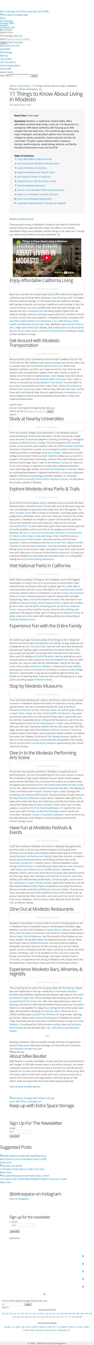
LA (58, 1314)
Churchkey (14, 959)
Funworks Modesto (64, 649)
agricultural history (71, 324)
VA (73, 1317)
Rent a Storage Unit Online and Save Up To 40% (24, 11)
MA (70, 1314)
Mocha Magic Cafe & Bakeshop (25, 936)
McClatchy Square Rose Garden (25, 539)
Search (3, 39)
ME (62, 1314)
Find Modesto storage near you (25, 1048)
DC (26, 1314)
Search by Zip (16, 411)
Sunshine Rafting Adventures (39, 559)
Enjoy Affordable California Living (34, 159)
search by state (15, 42)
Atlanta (35, 1327)
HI (37, 1314)
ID (41, 1314)
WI (81, 1317)
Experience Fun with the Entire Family (36, 181)
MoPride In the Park (61, 876)
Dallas (86, 1327)
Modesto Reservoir (60, 552)
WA (77, 1317)
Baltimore (43, 1327)
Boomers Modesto (41, 666)
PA (51, 1317)
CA (10, 1314)
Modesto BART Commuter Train (56, 379)
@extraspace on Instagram (35, 1194)
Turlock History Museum (43, 743)
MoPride (72, 872)
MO (86, 1314)
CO (14, 1314)
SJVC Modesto (50, 455)
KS (51, 1314)
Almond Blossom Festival (46, 889)
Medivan (72, 392)
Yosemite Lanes (52, 1011)
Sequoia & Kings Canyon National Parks (40, 602)
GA (34, 1314)
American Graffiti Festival (47, 869)
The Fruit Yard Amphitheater (44, 807)
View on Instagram (19, 1198)
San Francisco (55, 365)
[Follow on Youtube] (44, 1246)
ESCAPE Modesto (45, 656)
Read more (5, 1162)
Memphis (40, 1330)
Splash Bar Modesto (45, 1014)
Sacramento (37, 365)
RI (54, 1317)
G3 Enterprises (43, 320)
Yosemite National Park (71, 589)
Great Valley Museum (44, 723)
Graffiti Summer (25, 866)
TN (61, 1317)
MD (66, 1314)
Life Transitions (8, 62)
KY (54, 1314)
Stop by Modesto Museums (31, 185)
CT (18, 1314)
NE (91, 1314)
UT (69, 1317)
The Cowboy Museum (58, 736)
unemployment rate (37, 310)
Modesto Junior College (33, 442)
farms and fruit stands (72, 327)
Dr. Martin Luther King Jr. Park (24, 535)
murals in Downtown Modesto (47, 814)
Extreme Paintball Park (56, 659)
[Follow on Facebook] (12, 1111)
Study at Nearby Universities (32, 167)
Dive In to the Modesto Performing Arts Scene (40, 189)
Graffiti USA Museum (60, 713)
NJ (22, 1317)
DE (22, 1314)
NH (18, 1317)
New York (52, 1327)
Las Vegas (16, 1327)
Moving (4, 55)
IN (47, 1314)
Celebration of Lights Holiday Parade (32, 882)
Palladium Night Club (23, 997)
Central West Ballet (58, 784)
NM (26, 1317)
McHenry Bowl (44, 679)
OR (47, 1317)
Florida (26, 1330)
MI (74, 1314)
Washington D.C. (64, 1330)
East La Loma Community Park (38, 532)
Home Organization (10, 65)
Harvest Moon (53, 929)
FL (30, 1314)
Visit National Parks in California (34, 176)
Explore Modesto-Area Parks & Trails (36, 172)
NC (34, 1317)
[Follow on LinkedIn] (37, 1246)
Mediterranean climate (39, 506)
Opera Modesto (44, 804)
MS (82, 1314)
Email (12, 1128)
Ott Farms (19, 330)
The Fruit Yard (61, 952)
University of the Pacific (36, 479)
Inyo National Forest (69, 612)
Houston (79, 1327)
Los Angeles (62, 1327)
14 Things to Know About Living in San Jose (22, 1169)
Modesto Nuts (46, 643)
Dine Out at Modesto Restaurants (34, 198)
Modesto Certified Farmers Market (33, 856)
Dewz (74, 962)
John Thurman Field (35, 646)
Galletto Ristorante (38, 942)
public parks (24, 512)
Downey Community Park (69, 532)
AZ (7, 1314)
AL (3, 1314)
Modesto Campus (61, 462)
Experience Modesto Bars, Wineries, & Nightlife (41, 203)
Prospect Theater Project (46, 791)
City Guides (6, 58)
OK (42, 1317)
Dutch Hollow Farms (53, 330)
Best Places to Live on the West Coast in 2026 (23, 1159)
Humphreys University (64, 469)
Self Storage (6, 52)
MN (78, 1314)
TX (65, 1317)
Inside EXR (5, 68)
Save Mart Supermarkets (22, 320)
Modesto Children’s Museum (55, 729)
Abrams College (52, 452)
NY (30, 1317)
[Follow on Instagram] (26, 1111)
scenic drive (69, 592)
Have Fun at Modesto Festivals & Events (37, 194)
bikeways (41, 545)
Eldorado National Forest (22, 619)
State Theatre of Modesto (26, 798)
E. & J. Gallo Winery (61, 320)
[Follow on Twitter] (19, 1111)
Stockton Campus (60, 479)
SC (58, 1317)
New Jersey (26, 1327)
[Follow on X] (18, 1246)
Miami (32, 1330)
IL (44, 1314)
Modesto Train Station (51, 382)
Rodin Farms (31, 330)
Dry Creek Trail (57, 542)
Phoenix (71, 1327)
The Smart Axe (34, 1001)
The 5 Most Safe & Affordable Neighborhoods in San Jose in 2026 (33, 1179)
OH (38, 1317)
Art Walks (31, 811)
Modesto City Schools (33, 324)
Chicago (7, 1327)
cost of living (58, 297)
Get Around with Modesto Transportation (38, 163)
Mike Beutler (27, 219)
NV (14, 1317)
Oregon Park (52, 535)
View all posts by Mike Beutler (24, 1086)
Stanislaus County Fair (20, 862)
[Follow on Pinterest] (33, 1111)
